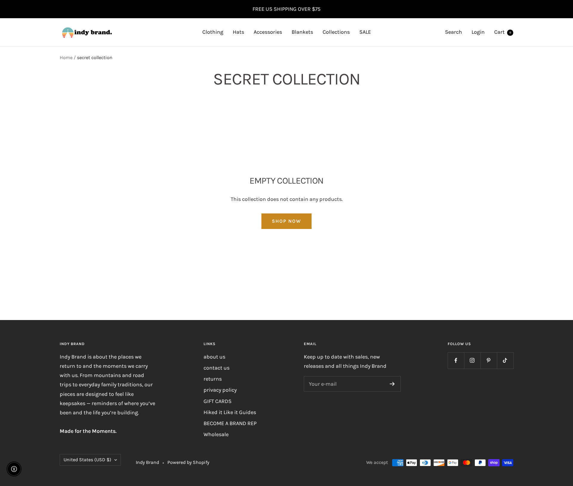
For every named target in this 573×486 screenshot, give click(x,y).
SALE (365, 32)
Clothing (212, 32)
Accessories (268, 32)
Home (66, 57)
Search (453, 32)
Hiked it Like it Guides (230, 412)
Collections (336, 32)
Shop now (286, 221)
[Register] (392, 384)
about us (214, 356)
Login (478, 32)
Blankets (302, 32)
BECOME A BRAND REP (230, 423)
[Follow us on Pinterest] (488, 360)
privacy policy (220, 390)
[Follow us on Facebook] (456, 360)
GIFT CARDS (218, 401)
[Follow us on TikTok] (505, 360)
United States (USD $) (87, 459)
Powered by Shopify (188, 462)
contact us (216, 367)
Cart (502, 32)
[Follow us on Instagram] (472, 360)
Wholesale (216, 434)
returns (213, 379)
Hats (238, 32)
